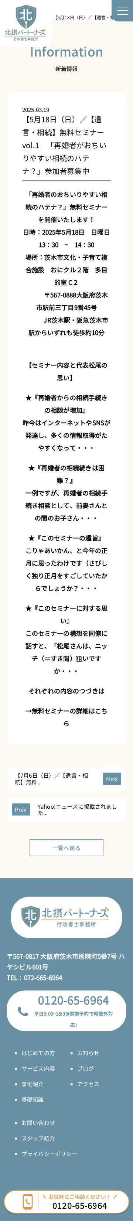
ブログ (85, 1068)
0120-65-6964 (73, 1000)
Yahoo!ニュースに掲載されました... (77, 809)
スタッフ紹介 (38, 1138)
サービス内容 (38, 1068)
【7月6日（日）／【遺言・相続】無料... (51, 778)
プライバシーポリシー (49, 1153)
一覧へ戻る (66, 848)
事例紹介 (32, 1084)
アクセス (88, 1084)
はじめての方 (38, 1053)
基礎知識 (32, 1099)
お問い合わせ (38, 1122)
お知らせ (88, 1053)
